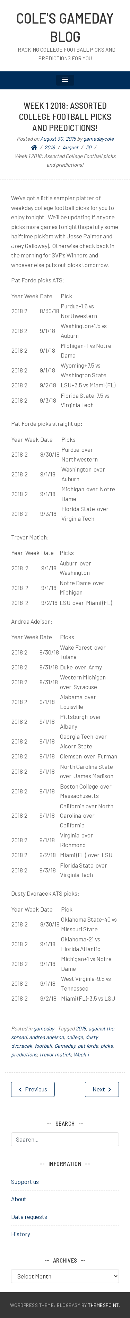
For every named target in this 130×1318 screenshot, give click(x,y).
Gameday (64, 1046)
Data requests (29, 1216)
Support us (25, 1181)
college (74, 1037)
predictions (24, 1054)
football (43, 1046)
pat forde (88, 1046)
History (20, 1233)
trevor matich (55, 1054)
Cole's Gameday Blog (65, 27)
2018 (81, 1028)
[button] (65, 80)
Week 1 (81, 1054)
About (18, 1198)
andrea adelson (46, 1037)
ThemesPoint (103, 1305)
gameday (43, 1028)
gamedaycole (98, 138)
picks (107, 1046)
